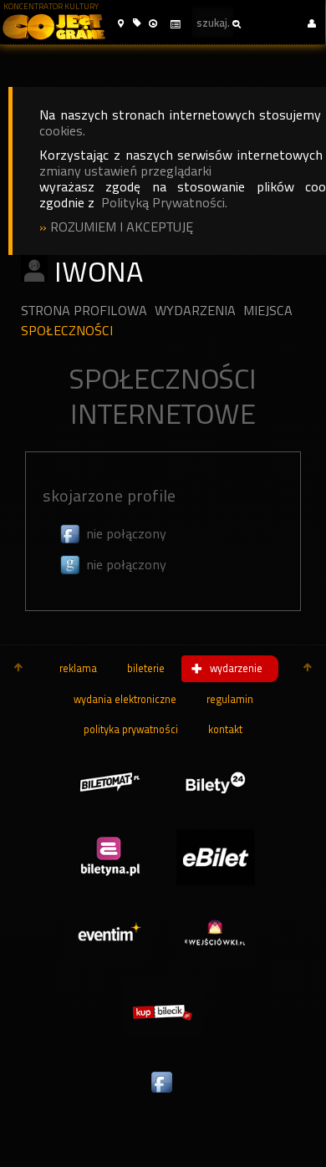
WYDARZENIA (195, 311)
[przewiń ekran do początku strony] (18, 669)
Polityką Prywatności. (164, 203)
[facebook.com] (71, 534)
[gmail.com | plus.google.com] (71, 565)
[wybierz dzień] (174, 25)
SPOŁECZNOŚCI (67, 331)
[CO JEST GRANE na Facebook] (163, 1093)
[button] (121, 23)
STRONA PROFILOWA (84, 311)
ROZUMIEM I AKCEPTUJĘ (121, 227)
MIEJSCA (268, 311)
